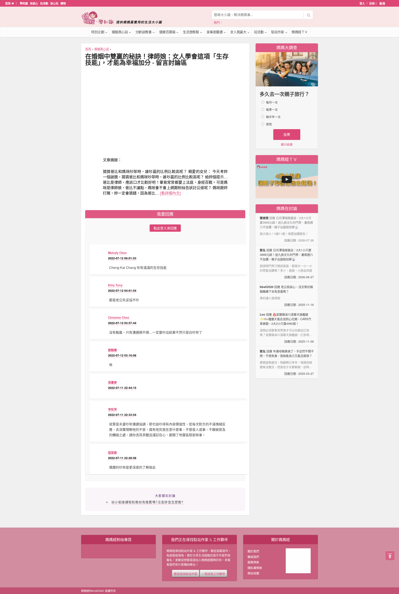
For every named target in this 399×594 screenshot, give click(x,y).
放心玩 (54, 3)
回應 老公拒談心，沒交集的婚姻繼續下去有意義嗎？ (287, 296)
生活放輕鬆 (191, 31)
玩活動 (44, 3)
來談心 (34, 3)
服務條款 (253, 562)
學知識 (24, 3)
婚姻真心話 (120, 31)
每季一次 (272, 109)
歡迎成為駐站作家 (185, 573)
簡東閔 (264, 218)
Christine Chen (118, 317)
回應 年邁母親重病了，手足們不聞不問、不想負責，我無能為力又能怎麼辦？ (287, 362)
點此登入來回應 (165, 228)
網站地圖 (253, 573)
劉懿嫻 (112, 350)
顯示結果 (287, 144)
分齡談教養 (143, 31)
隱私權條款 (255, 568)
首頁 (8, 3)
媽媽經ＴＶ (300, 31)
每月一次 (272, 102)
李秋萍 (112, 409)
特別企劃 (97, 31)
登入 (362, 3)
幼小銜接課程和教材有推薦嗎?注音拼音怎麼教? (147, 502)
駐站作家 (277, 31)
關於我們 (253, 551)
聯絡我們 (253, 557)
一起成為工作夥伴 (213, 573)
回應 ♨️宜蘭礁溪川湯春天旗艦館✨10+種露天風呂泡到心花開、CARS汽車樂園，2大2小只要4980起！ (287, 328)
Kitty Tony (115, 285)
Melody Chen (117, 253)
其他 (269, 124)
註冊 (372, 3)
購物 (63, 3)
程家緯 (112, 452)
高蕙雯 (112, 382)
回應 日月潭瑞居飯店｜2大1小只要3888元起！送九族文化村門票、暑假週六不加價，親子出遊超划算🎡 (287, 263)
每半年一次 (273, 117)
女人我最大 (238, 31)
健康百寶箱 (167, 31)
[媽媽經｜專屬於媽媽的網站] (124, 17)
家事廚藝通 (215, 31)
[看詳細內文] (170, 193)
